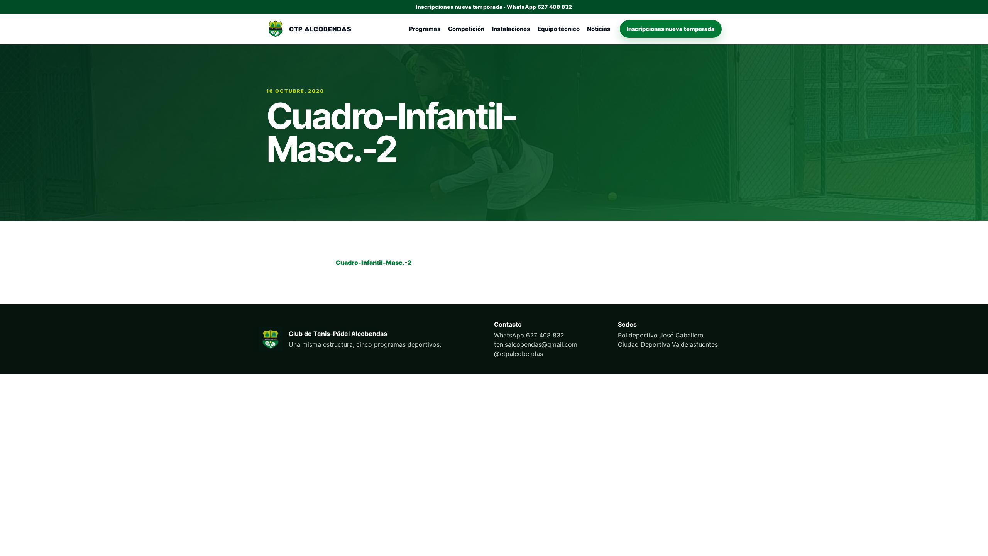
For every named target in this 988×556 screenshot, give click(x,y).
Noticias (599, 28)
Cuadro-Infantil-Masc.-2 (373, 262)
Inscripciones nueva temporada (671, 28)
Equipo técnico (559, 28)
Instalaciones (511, 28)
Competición (466, 28)
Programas (425, 28)
